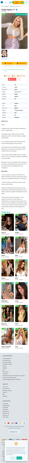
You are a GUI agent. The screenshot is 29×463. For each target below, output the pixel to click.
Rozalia (17, 232)
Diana (16, 255)
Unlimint (15, 428)
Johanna (3, 232)
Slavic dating (5, 403)
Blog (4, 394)
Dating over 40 (6, 413)
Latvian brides (12, 6)
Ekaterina (3, 324)
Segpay (19, 428)
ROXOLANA (4, 301)
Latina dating (5, 407)
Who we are (5, 386)
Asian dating (5, 409)
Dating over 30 (6, 411)
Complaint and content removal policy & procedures (14, 375)
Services (4, 366)
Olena (16, 324)
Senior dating (5, 417)
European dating (6, 405)
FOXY (16, 278)
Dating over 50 (6, 415)
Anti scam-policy (6, 388)
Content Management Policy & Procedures (12, 379)
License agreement (7, 358)
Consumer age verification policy (9, 377)
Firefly (16, 301)
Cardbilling (11, 428)
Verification (5, 396)
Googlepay (22, 426)
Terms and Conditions (7, 362)
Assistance (5, 368)
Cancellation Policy (7, 360)
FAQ (3, 370)
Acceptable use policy (7, 364)
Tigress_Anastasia (6, 346)
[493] (10, 3)
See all (26, 212)
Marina (3, 255)
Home (2, 6)
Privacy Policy (5, 371)
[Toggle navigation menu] (6, 2)
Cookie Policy (22, 453)
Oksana (3, 278)
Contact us (5, 392)
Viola (16, 346)
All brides (7, 6)
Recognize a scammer (7, 390)
